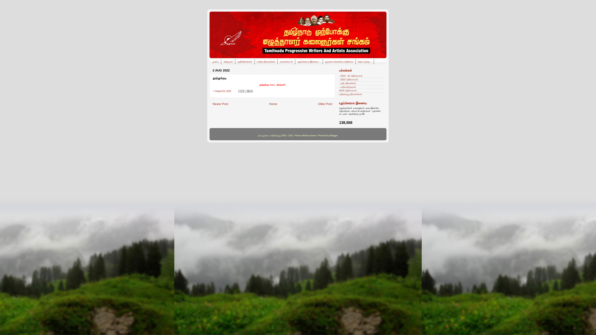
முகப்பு (215, 61)
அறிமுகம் (228, 61)
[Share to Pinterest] (251, 91)
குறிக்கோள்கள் (245, 61)
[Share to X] (245, 91)
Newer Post (220, 104)
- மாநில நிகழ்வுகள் (347, 87)
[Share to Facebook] (248, 91)
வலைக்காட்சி (286, 61)
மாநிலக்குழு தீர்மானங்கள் (350, 94)
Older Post (325, 104)
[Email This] (239, 91)
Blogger (334, 135)
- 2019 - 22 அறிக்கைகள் (350, 76)
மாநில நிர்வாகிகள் (266, 61)
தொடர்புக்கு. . (364, 61)
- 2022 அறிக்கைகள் (348, 79)
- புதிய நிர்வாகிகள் (347, 83)
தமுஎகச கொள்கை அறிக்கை (339, 61)
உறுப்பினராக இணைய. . (309, 61)
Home (273, 104)
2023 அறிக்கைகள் (348, 90)
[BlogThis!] (242, 91)
